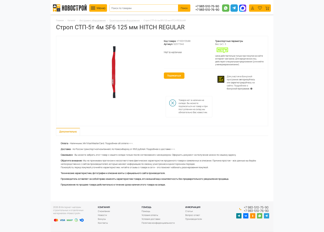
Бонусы (102, 218)
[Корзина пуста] (267, 7)
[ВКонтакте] (245, 215)
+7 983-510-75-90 (207, 6)
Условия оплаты (150, 215)
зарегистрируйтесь (241, 82)
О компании (104, 211)
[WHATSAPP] (259, 215)
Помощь (146, 207)
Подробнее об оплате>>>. (119, 143)
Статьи (189, 211)
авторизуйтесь (247, 79)
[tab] (68, 132)
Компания (104, 207)
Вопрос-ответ (192, 215)
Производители (193, 218)
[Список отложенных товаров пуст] (260, 7)
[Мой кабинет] (252, 7)
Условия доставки (151, 218)
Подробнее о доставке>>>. (160, 149)
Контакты (103, 222)
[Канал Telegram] (238, 215)
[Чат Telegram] (266, 215)
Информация (192, 207)
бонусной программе (238, 88)
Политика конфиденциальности (158, 222)
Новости (102, 215)
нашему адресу (228, 154)
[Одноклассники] (252, 215)
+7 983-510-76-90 (207, 9)
